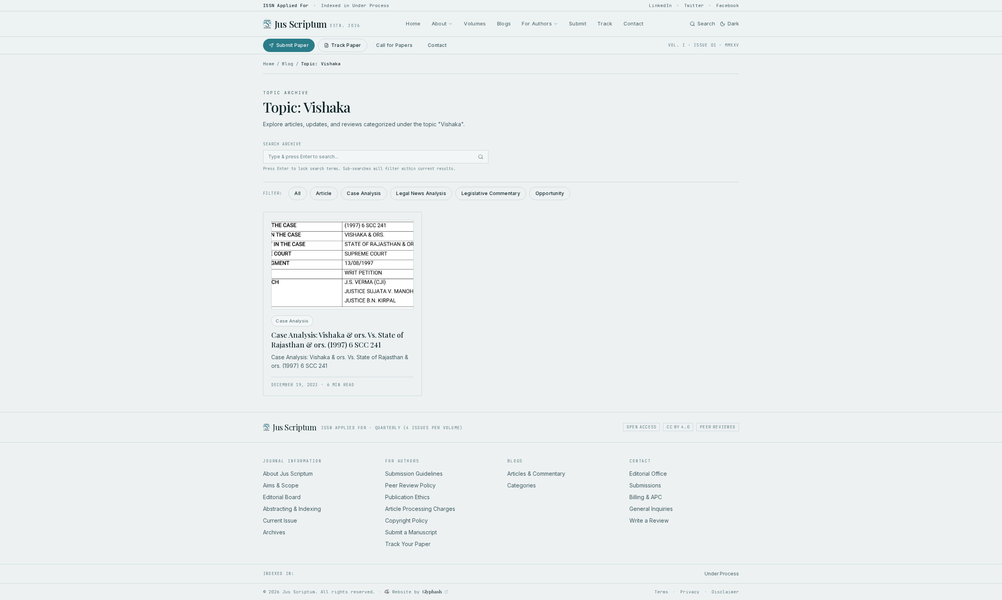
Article (324, 193)
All (297, 193)
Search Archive (282, 144)
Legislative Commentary (490, 193)
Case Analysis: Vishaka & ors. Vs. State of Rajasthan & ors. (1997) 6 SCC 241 (337, 339)
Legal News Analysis (421, 193)
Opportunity (549, 193)
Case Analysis (364, 193)
